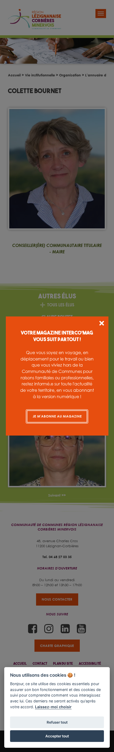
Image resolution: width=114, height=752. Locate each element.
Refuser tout (57, 722)
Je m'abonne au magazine (57, 416)
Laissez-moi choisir (53, 707)
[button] (101, 324)
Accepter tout (57, 736)
